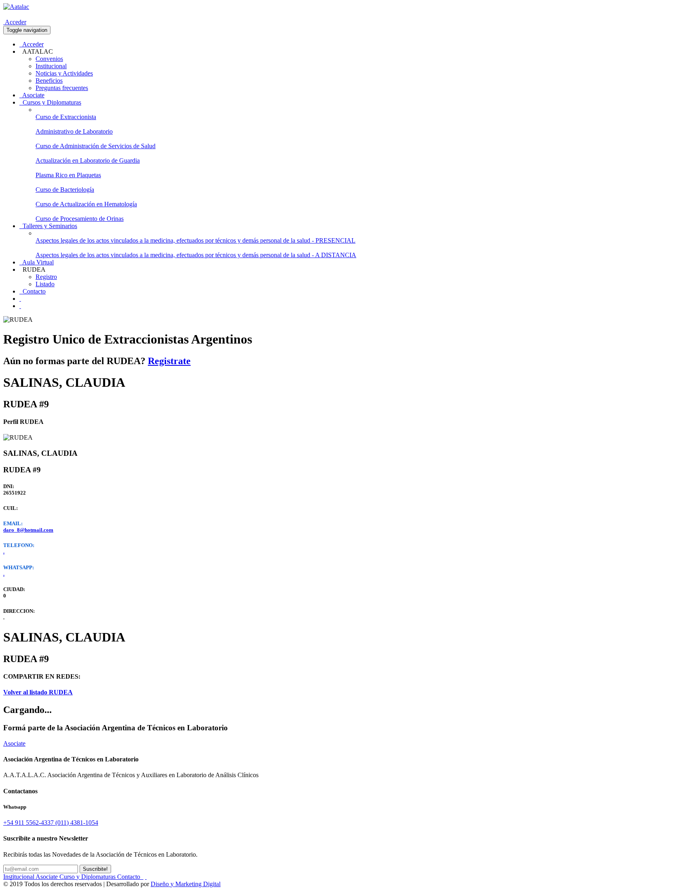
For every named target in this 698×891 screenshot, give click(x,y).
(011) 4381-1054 (76, 822)
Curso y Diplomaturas (88, 876)
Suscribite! (95, 869)
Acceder (14, 22)
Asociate (31, 95)
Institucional (51, 66)
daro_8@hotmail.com (28, 530)
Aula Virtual (36, 262)
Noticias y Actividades (64, 73)
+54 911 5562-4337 (29, 822)
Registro (46, 276)
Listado (45, 284)
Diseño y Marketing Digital (186, 884)
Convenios (49, 58)
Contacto (32, 291)
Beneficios (49, 80)
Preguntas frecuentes (62, 87)
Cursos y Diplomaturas (50, 102)
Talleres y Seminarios (48, 225)
